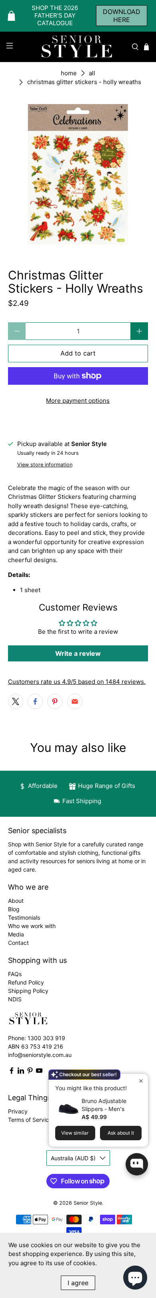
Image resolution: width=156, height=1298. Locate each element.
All (92, 73)
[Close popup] (141, 1080)
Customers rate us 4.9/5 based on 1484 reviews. (77, 681)
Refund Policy (26, 982)
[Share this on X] (15, 701)
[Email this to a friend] (74, 701)
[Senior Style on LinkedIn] (20, 1072)
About (16, 900)
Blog (14, 909)
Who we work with (32, 925)
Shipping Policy (28, 990)
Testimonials (24, 917)
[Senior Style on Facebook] (11, 1072)
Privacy (18, 1111)
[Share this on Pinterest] (54, 701)
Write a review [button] (78, 653)
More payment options (78, 400)
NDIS (15, 999)
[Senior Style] (78, 47)
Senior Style (88, 1203)
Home (69, 73)
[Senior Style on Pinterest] (30, 1072)
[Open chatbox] (137, 1164)
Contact (18, 942)
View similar (75, 1133)
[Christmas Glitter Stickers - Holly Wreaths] (78, 174)
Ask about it (121, 1133)
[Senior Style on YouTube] (39, 1072)
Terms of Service (30, 1119)
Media (16, 934)
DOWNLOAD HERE (121, 16)
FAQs (15, 973)
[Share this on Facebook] (35, 701)
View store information (44, 465)
